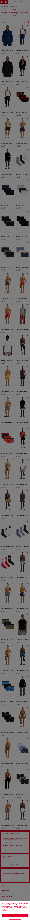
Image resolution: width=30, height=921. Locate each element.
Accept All (15, 915)
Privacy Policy (20, 909)
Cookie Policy (5, 910)
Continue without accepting (15, 918)
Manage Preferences (6, 909)
